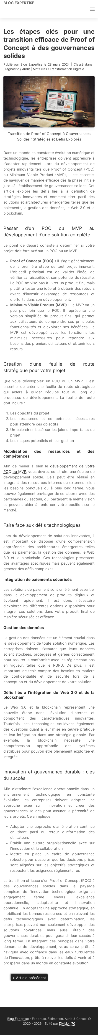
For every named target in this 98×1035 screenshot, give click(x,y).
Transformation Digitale (67, 69)
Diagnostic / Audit (16, 69)
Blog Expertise (18, 2)
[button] (92, 9)
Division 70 (67, 1023)
